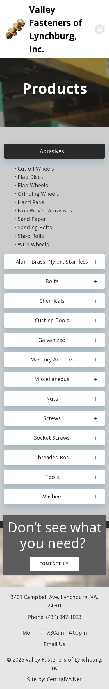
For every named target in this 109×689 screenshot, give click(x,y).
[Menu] (100, 29)
